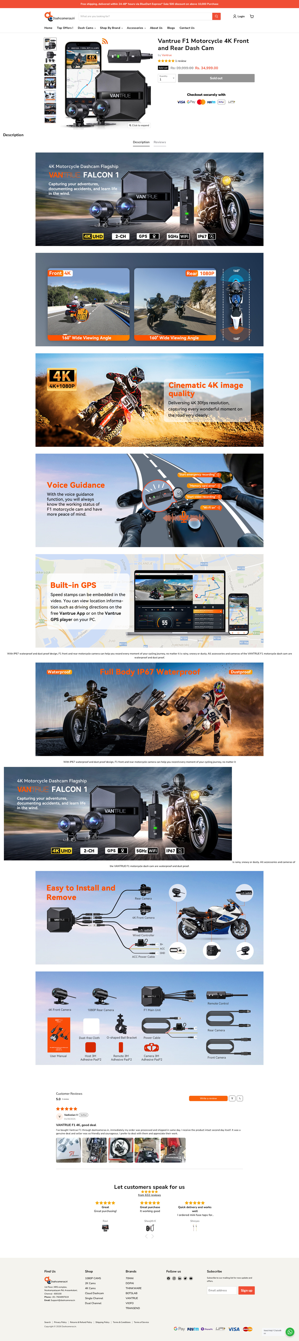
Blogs (171, 28)
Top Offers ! (65, 28)
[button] (166, 61)
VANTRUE (132, 1298)
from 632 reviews (149, 1195)
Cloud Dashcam (94, 1293)
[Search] (216, 16)
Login (241, 16)
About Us (156, 28)
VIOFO (130, 1303)
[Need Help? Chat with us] (290, 1332)
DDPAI (130, 1283)
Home (48, 28)
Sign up (246, 1290)
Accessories (135, 28)
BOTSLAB (131, 1293)
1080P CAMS (93, 1278)
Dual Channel (93, 1303)
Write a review (208, 1098)
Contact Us (187, 28)
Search (47, 1322)
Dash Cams (86, 28)
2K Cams (90, 1283)
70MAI (129, 1278)
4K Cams (90, 1288)
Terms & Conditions (122, 1322)
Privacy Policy (60, 1322)
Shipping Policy (102, 1322)
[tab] (141, 143)
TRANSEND (133, 1308)
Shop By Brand (110, 28)
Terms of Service (141, 1322)
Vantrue (167, 55)
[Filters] (232, 1098)
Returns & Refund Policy (81, 1322)
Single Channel (94, 1298)
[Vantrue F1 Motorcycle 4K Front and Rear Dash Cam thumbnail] (50, 44)
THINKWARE (134, 1288)
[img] (149, 1191)
